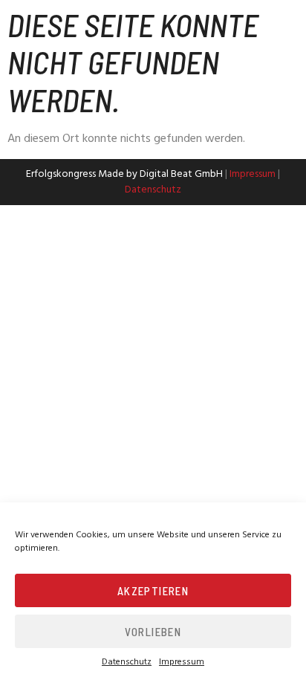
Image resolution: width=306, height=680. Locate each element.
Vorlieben (153, 631)
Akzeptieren (153, 591)
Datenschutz (127, 662)
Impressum (181, 662)
